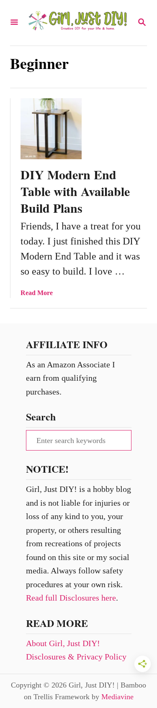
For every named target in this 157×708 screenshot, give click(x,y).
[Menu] (14, 22)
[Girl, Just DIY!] (77, 23)
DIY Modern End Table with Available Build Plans (75, 191)
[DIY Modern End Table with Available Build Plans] (51, 128)
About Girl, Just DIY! (63, 643)
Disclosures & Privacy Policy (76, 656)
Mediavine (117, 697)
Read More (37, 292)
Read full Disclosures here (71, 597)
